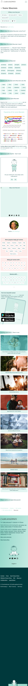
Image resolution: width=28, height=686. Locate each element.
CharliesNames (4, 508)
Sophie (19, 242)
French (24, 64)
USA (14, 148)
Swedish (11, 73)
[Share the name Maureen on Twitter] (12, 215)
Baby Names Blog (5, 540)
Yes (12, 179)
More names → (13, 254)
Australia (22, 148)
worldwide (3, 149)
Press (7, 576)
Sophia (8, 242)
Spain (22, 532)
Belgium (24, 529)
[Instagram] (17, 558)
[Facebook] (12, 558)
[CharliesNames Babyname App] (8, 1)
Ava (20, 245)
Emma (12, 245)
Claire (23, 84)
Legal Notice (12, 580)
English (17, 64)
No (15, 179)
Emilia (3, 242)
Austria (19, 529)
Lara (3, 87)
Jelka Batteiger (16, 231)
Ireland (6, 532)
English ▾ (14, 563)
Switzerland (3, 534)
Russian (19, 70)
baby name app (15, 295)
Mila (24, 245)
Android (15, 522)
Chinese (4, 64)
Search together (12, 685)
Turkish (18, 73)
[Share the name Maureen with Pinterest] (16, 215)
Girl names (4, 15)
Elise (10, 93)
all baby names (18, 526)
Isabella (4, 248)
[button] (3, 201)
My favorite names (22, 685)
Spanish (4, 73)
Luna (16, 251)
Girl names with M (13, 15)
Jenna (24, 87)
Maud (4, 84)
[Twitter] (10, 558)
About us (19, 578)
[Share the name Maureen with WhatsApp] (14, 215)
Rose (4, 90)
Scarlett (11, 251)
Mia (24, 242)
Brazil (2, 531)
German (4, 67)
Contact (2, 576)
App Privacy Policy (14, 576)
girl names (21, 525)
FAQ (14, 578)
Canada (17, 148)
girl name (11, 27)
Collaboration (4, 580)
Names (20, 15)
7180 (14, 21)
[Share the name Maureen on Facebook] (9, 215)
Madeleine (16, 87)
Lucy (20, 251)
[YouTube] (15, 558)
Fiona (9, 87)
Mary (7, 38)
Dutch (10, 64)
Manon (4, 93)
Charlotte (23, 90)
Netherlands (12, 532)
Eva (7, 251)
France (15, 531)
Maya (19, 248)
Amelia (3, 245)
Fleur (10, 84)
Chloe (23, 248)
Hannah (14, 248)
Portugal (18, 532)
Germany (20, 531)
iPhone (21, 522)
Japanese (18, 67)
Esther (16, 93)
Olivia (16, 245)
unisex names (7, 526)
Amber (16, 84)
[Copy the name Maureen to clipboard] (19, 215)
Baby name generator (6, 537)
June (16, 90)
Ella (8, 245)
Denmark (10, 531)
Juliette (10, 90)
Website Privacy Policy (6, 578)
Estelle (23, 93)
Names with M (5, 17)
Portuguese (11, 70)
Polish (3, 70)
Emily (9, 248)
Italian (10, 67)
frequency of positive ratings (14, 102)
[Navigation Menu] (26, 2)
